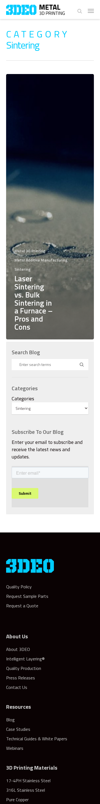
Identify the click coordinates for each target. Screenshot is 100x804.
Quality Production (23, 668)
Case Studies (18, 729)
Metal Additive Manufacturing (41, 260)
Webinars (14, 748)
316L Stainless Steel (25, 790)
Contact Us (16, 687)
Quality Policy (19, 586)
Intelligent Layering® (25, 658)
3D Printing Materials (31, 767)
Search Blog (26, 352)
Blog (10, 719)
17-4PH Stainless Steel (28, 780)
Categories (23, 398)
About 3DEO (18, 649)
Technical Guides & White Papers (36, 738)
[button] (91, 10)
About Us (17, 636)
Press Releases (20, 677)
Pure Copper (17, 799)
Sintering (22, 269)
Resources (18, 706)
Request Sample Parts (27, 596)
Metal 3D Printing (29, 250)
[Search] (81, 364)
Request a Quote (22, 605)
